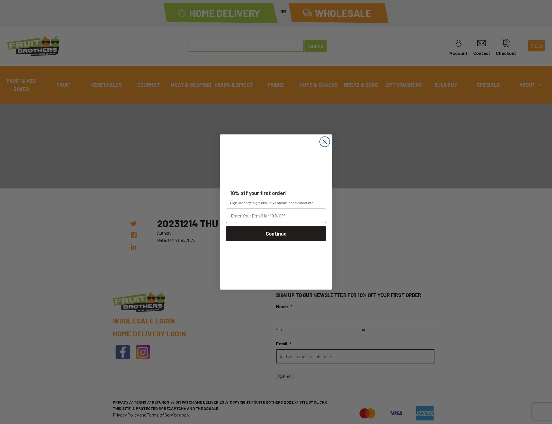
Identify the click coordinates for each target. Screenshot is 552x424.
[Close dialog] (325, 142)
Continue (276, 233)
